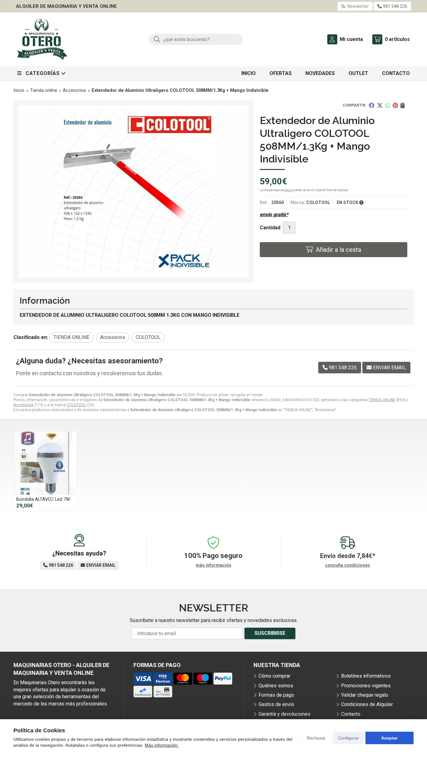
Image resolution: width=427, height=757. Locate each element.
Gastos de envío (276, 704)
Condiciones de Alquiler (367, 704)
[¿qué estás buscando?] (196, 39)
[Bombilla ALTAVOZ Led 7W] (45, 462)
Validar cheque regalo (364, 695)
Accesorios (23, 405)
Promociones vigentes (366, 686)
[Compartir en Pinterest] (395, 105)
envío (288, 190)
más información (213, 565)
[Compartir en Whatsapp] (387, 105)
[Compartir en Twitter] (380, 105)
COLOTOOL (76, 405)
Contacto (350, 714)
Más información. (162, 745)
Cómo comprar (274, 676)
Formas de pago (276, 695)
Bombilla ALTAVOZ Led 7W (43, 499)
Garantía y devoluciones (284, 714)
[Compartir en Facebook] (371, 105)
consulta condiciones (347, 565)
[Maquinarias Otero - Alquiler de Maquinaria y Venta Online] (42, 39)
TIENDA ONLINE (382, 400)
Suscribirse (269, 633)
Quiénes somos (276, 686)
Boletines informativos (366, 676)
